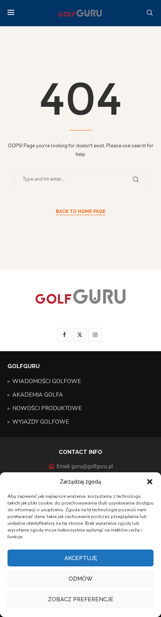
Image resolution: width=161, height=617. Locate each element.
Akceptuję (80, 558)
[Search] (150, 13)
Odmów (80, 578)
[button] (150, 481)
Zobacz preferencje (80, 599)
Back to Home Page (81, 211)
